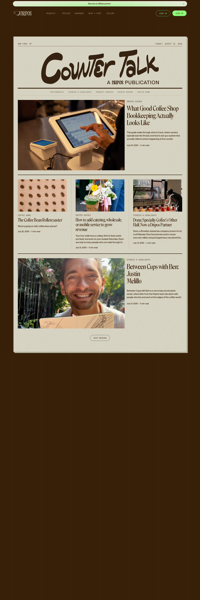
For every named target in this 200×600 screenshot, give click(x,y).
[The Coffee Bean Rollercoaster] (42, 214)
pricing (66, 13)
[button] (51, 13)
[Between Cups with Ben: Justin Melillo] (100, 293)
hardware (79, 13)
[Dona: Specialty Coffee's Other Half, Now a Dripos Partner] (157, 214)
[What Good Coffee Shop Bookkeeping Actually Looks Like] (100, 135)
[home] (22, 13)
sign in (163, 13)
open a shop (94, 13)
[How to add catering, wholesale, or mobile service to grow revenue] (100, 214)
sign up (179, 13)
